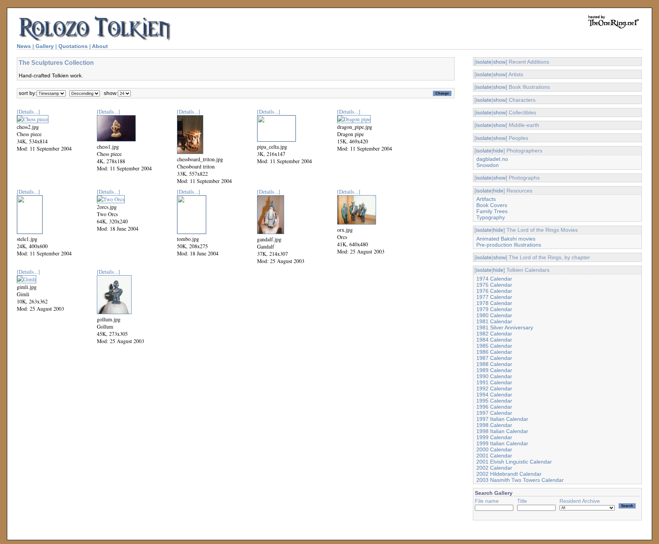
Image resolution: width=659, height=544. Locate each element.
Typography (490, 217)
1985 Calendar (494, 346)
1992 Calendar (494, 388)
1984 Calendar (494, 340)
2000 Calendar (494, 449)
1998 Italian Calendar (502, 431)
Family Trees (492, 211)
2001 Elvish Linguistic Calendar (514, 462)
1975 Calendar (494, 285)
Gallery (44, 46)
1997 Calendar (494, 413)
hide (498, 151)
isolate (484, 62)
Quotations (73, 46)
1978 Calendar (494, 303)
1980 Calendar (494, 315)
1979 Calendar (494, 309)
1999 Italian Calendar (502, 443)
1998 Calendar (494, 425)
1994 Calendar (494, 395)
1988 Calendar (494, 364)
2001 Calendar (494, 456)
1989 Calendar (494, 370)
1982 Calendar (494, 334)
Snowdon (487, 165)
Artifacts (486, 199)
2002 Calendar (494, 468)
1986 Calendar (494, 352)
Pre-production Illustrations (508, 245)
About (100, 46)
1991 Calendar (494, 382)
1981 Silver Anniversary (504, 327)
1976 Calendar (494, 291)
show (499, 62)
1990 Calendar (494, 376)
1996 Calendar (494, 407)
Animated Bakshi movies (505, 239)
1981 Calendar (494, 321)
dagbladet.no (492, 159)
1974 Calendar (494, 279)
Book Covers (491, 205)
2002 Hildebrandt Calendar (509, 474)
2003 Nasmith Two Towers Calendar (520, 480)
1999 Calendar (494, 437)
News (24, 46)
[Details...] (28, 111)
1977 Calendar (494, 297)
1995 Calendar (494, 401)
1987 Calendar (494, 358)
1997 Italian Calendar (502, 419)
